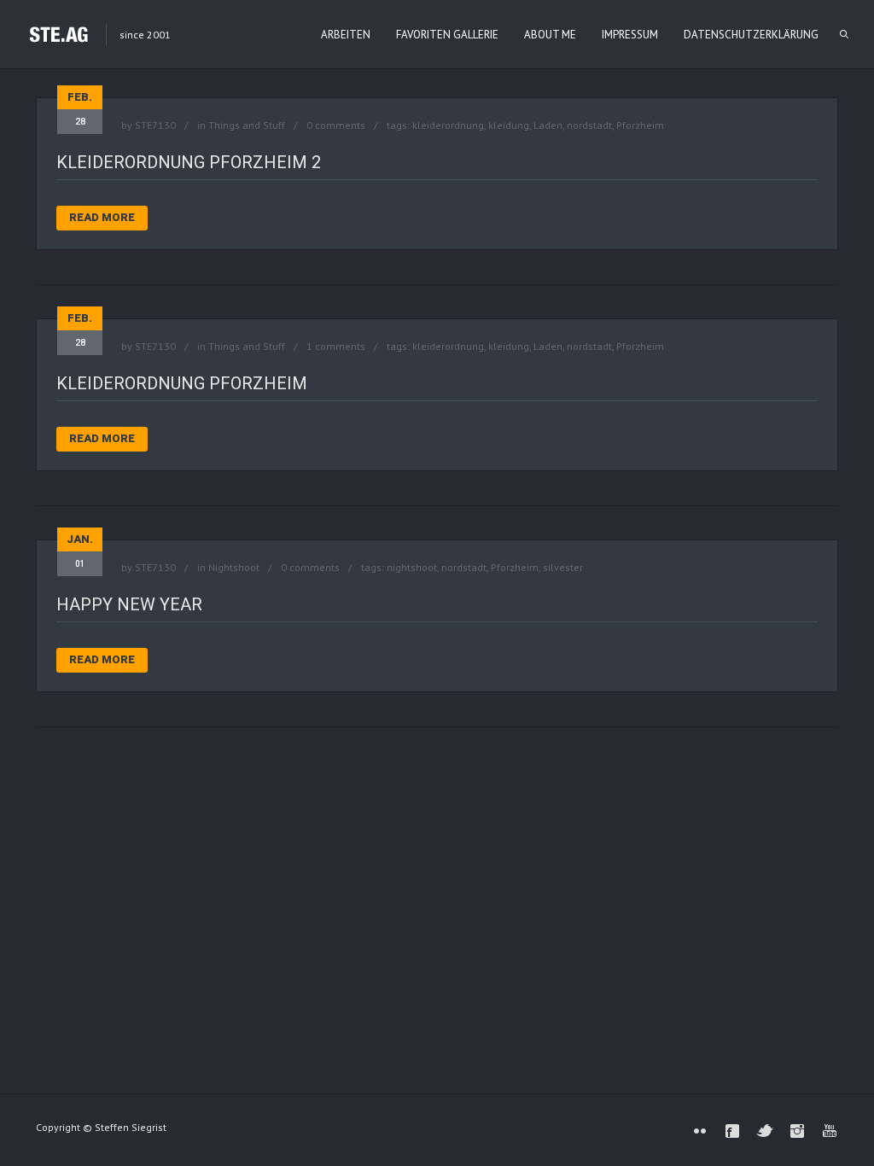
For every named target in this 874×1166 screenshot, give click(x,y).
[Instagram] (797, 1131)
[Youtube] (829, 1131)
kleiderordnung (448, 125)
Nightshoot (233, 567)
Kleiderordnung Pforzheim (181, 383)
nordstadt (589, 125)
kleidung (508, 125)
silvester (563, 567)
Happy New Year (129, 604)
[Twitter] (764, 1131)
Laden (547, 125)
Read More (102, 217)
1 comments (335, 346)
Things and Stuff (246, 125)
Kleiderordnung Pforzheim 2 (188, 162)
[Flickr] (699, 1131)
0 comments (335, 125)
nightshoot (412, 567)
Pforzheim (640, 125)
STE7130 (155, 125)
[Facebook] (732, 1131)
